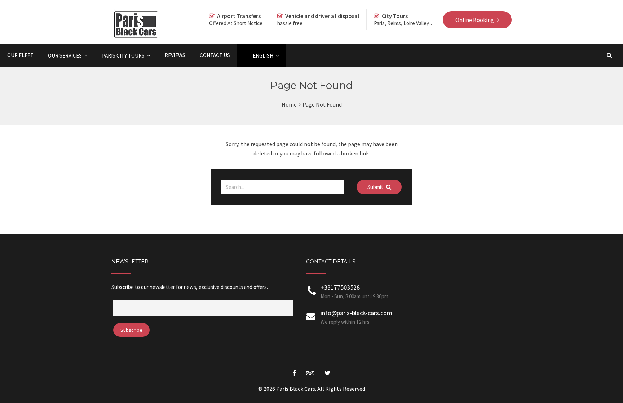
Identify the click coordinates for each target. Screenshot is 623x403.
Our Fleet (20, 55)
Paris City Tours (123, 55)
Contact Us (215, 55)
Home (289, 104)
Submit (375, 187)
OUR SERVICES (65, 55)
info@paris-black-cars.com (356, 313)
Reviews (175, 55)
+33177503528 (340, 287)
